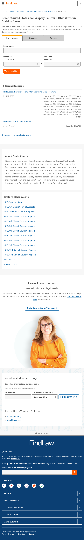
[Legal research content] (79, 514)
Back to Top (43, 433)
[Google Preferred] (41, 486)
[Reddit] (34, 486)
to (42, 63)
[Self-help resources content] (79, 507)
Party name (8, 46)
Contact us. (15, 459)
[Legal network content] (79, 521)
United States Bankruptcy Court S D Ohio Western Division (36, 12)
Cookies (32, 534)
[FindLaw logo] (12, 3)
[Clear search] (55, 396)
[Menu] (3, 3)
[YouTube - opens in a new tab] (11, 486)
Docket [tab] (53, 38)
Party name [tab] (12, 38)
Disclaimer (22, 534)
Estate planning (14, 416)
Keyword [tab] (33, 38)
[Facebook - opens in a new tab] (4, 486)
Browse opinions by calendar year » (16, 135)
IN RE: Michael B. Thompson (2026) (17, 121)
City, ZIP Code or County (42, 392)
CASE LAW (4, 12)
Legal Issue (10, 392)
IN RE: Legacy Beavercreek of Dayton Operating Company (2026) (29, 92)
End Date (49, 58)
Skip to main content (42, 2)
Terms (4, 534)
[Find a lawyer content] (79, 500)
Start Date (9, 58)
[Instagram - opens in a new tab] (26, 486)
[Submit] (74, 472)
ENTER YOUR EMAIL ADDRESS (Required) (17, 468)
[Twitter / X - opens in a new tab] (19, 486)
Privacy (12, 534)
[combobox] (18, 396)
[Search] (79, 3)
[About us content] (79, 493)
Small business (14, 420)
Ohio (12, 12)
